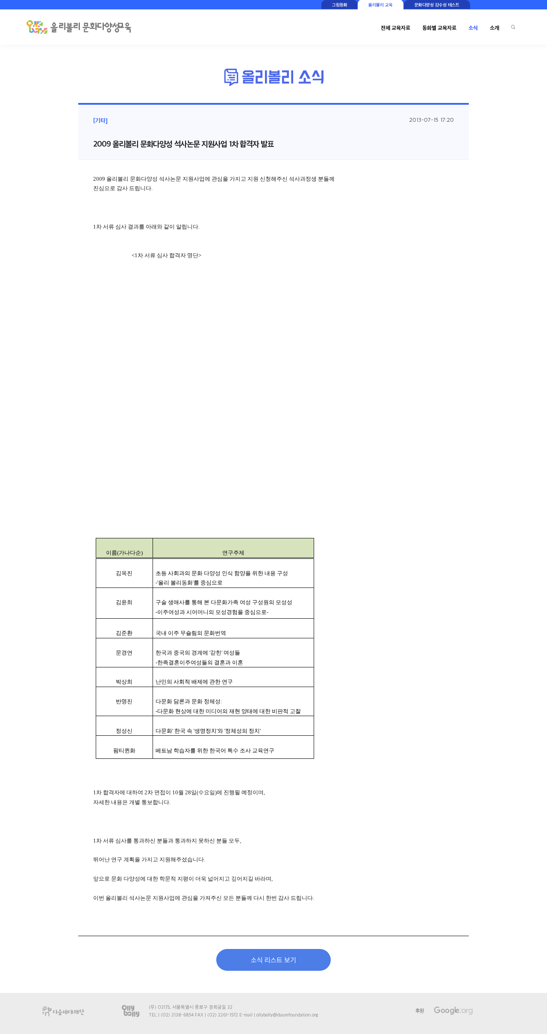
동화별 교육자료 (439, 27)
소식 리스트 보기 (273, 960)
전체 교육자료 (395, 27)
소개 (494, 27)
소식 (473, 27)
